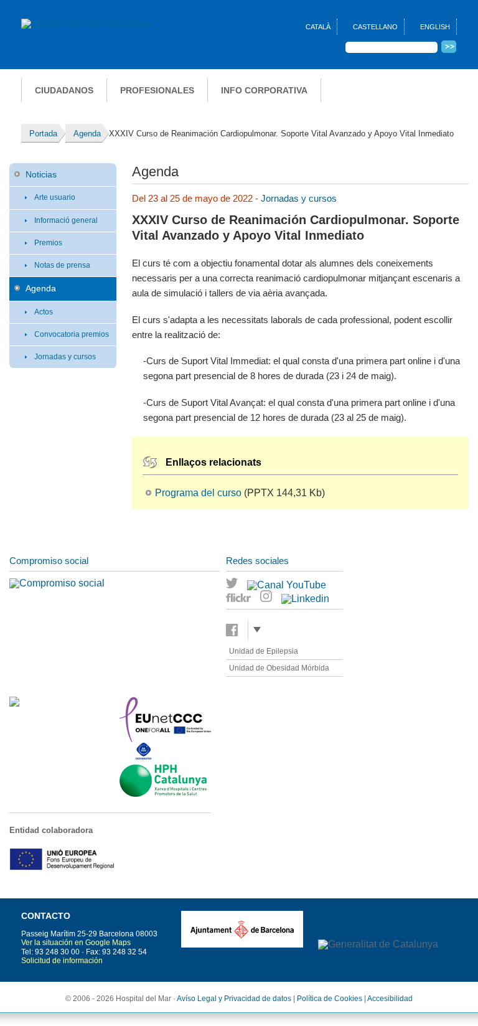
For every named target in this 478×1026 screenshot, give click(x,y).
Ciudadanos (64, 90)
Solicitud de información (62, 960)
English (435, 27)
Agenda (41, 288)
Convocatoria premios (71, 334)
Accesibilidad (390, 998)
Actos (43, 312)
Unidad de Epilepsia (263, 651)
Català (318, 27)
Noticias (41, 174)
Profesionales (157, 90)
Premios (48, 242)
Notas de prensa (62, 265)
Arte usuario (54, 197)
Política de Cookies (329, 998)
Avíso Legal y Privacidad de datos (234, 998)
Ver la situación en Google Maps (76, 942)
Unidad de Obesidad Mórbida (279, 668)
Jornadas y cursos (65, 356)
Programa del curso (198, 492)
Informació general (66, 220)
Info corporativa (264, 90)
